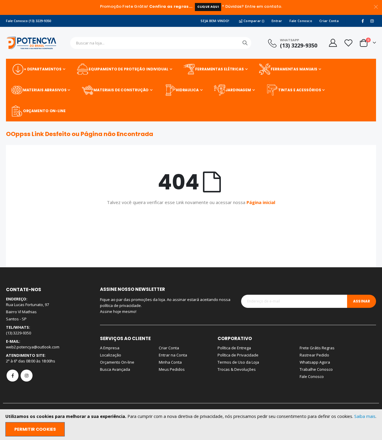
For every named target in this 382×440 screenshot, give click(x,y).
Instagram (27, 376)
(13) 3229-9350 (298, 45)
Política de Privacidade (238, 355)
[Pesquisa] (245, 43)
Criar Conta (329, 20)
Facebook (13, 376)
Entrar (277, 20)
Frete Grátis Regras (317, 348)
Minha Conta (170, 362)
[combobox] (160, 43)
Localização (110, 355)
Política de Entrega (234, 348)
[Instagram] (372, 21)
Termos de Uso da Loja (238, 362)
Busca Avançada (115, 369)
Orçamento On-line (117, 362)
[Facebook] (362, 21)
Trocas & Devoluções (237, 369)
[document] (191, 424)
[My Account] (332, 43)
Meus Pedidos (172, 369)
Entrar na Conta (173, 355)
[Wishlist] (348, 43)
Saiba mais (364, 416)
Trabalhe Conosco (316, 369)
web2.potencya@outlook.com (32, 347)
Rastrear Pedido (314, 355)
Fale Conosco (300, 20)
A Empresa (109, 348)
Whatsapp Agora (315, 362)
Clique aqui (208, 6)
